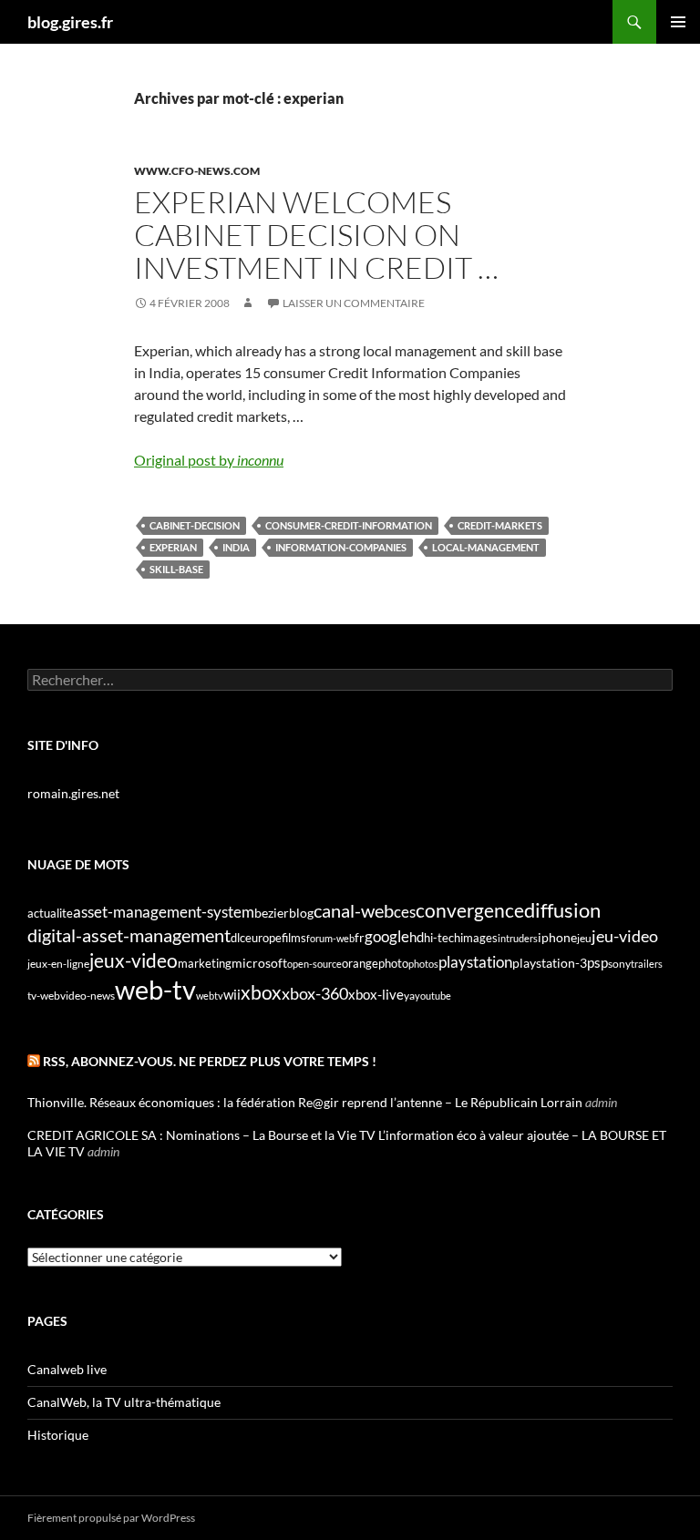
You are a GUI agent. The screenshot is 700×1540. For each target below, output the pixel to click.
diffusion (562, 910)
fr (360, 937)
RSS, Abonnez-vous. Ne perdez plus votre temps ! (209, 1061)
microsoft (259, 962)
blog (301, 912)
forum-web (330, 938)
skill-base (176, 569)
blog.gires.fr (70, 22)
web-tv (155, 989)
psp (597, 962)
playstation (475, 962)
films (294, 937)
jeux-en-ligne (58, 963)
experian (173, 547)
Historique (57, 1434)
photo (393, 963)
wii (232, 994)
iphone (557, 937)
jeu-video (625, 936)
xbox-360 (315, 993)
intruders (518, 938)
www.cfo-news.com (197, 171)
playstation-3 (549, 963)
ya (409, 995)
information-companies (341, 547)
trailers (647, 964)
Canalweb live (67, 1369)
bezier (271, 912)
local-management (486, 547)
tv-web (43, 995)
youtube (433, 995)
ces (405, 911)
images (479, 938)
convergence (470, 910)
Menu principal (678, 22)
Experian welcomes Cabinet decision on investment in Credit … (316, 234)
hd (416, 937)
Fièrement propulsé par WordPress (111, 1518)
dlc (238, 937)
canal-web (354, 910)
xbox (261, 991)
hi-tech (442, 938)
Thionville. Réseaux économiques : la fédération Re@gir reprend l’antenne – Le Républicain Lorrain (304, 1102)
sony (619, 963)
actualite (50, 913)
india (236, 547)
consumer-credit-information (348, 525)
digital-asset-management (129, 935)
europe (263, 937)
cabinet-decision (194, 525)
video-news (87, 995)
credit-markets (500, 525)
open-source (314, 964)
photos (423, 964)
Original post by (208, 459)
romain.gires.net (73, 793)
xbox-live (376, 994)
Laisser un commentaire (354, 303)
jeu (584, 938)
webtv (209, 995)
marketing (205, 963)
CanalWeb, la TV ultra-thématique (124, 1402)
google (387, 936)
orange (360, 963)
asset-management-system (163, 911)
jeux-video (133, 960)
